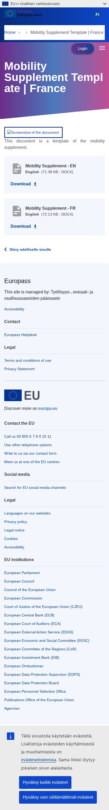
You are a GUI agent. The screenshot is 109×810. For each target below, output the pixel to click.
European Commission (23, 598)
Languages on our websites (27, 513)
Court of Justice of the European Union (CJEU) (43, 607)
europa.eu (47, 408)
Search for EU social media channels (35, 487)
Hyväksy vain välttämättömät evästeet (58, 797)
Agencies (12, 708)
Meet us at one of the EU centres (32, 462)
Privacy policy (15, 522)
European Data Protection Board (31, 683)
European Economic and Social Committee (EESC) (46, 640)
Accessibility (14, 309)
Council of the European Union (30, 590)
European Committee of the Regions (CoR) (40, 649)
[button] (33, 132)
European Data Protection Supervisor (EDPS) (42, 674)
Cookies (11, 538)
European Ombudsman (23, 666)
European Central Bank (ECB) (29, 615)
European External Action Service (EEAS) (38, 632)
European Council (19, 581)
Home (10, 32)
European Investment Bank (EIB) (31, 657)
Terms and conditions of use (27, 360)
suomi (98, 17)
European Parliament (22, 573)
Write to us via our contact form (30, 453)
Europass (17, 280)
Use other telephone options (28, 445)
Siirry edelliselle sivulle (30, 249)
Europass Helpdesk (20, 335)
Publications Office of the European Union (39, 700)
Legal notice (14, 530)
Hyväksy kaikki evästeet (45, 782)
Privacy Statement (19, 369)
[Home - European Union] (48, 17)
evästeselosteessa (38, 760)
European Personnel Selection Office (35, 691)
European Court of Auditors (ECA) (32, 623)
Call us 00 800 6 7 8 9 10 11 (27, 436)
